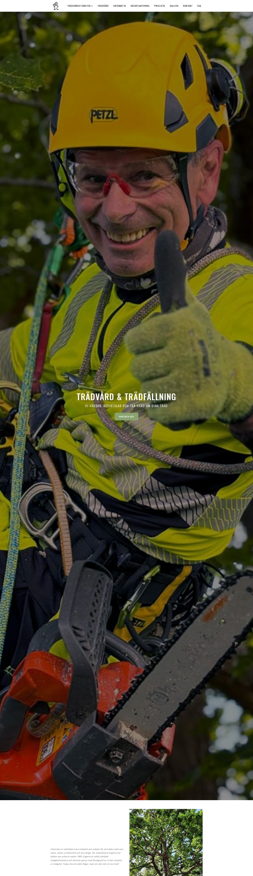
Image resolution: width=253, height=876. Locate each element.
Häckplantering (140, 5)
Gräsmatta (119, 5)
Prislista (159, 5)
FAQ (199, 5)
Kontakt (188, 5)
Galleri (174, 5)
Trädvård (103, 5)
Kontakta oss (126, 416)
